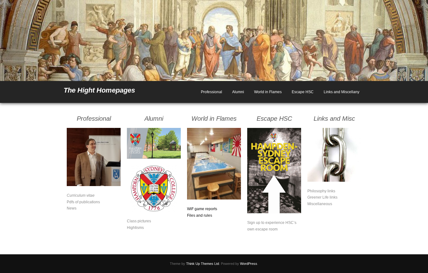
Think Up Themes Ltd (202, 263)
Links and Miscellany (341, 92)
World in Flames (268, 92)
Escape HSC (303, 92)
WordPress (248, 263)
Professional (211, 92)
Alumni (238, 92)
